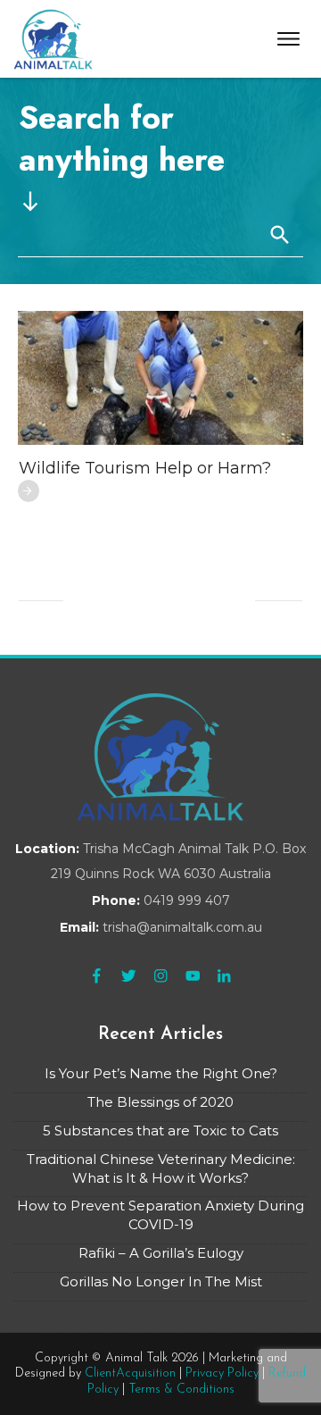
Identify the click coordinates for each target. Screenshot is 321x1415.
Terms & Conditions (181, 1389)
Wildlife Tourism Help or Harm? (145, 468)
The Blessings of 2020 (160, 1101)
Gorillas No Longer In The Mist (161, 1281)
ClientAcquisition (130, 1373)
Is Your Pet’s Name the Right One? (161, 1073)
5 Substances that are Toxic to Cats (160, 1130)
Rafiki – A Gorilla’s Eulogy (160, 1252)
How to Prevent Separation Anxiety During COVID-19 (160, 1215)
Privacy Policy (222, 1373)
